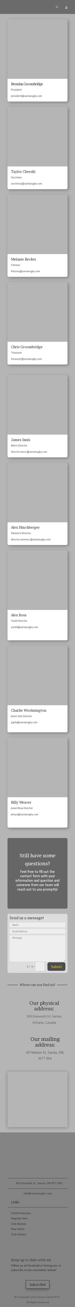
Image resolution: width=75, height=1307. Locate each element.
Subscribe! (37, 1284)
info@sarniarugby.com (38, 1193)
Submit (56, 966)
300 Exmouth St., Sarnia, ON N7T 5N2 (39, 1183)
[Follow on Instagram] (43, 1276)
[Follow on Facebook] (32, 1275)
